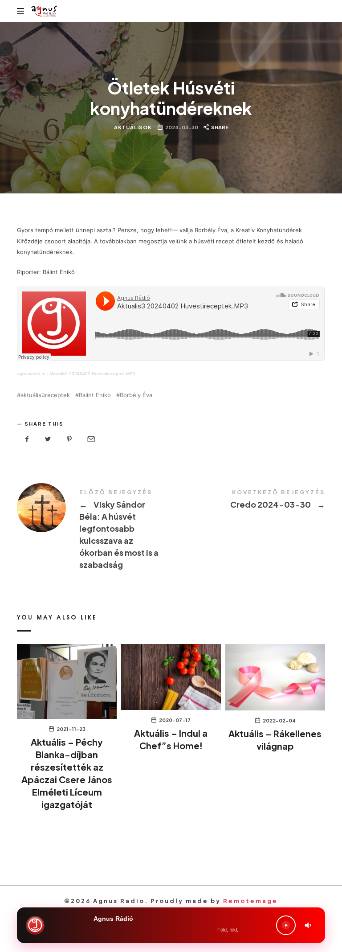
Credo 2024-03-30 (248, 501)
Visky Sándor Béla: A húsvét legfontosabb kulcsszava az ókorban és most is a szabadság (94, 531)
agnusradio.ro (31, 373)
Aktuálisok (133, 127)
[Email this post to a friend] (90, 439)
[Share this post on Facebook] (27, 439)
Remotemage (250, 900)
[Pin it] (69, 439)
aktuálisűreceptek (45, 395)
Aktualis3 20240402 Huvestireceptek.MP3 (92, 373)
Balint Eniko (95, 395)
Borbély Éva (136, 395)
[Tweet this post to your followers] (48, 439)
